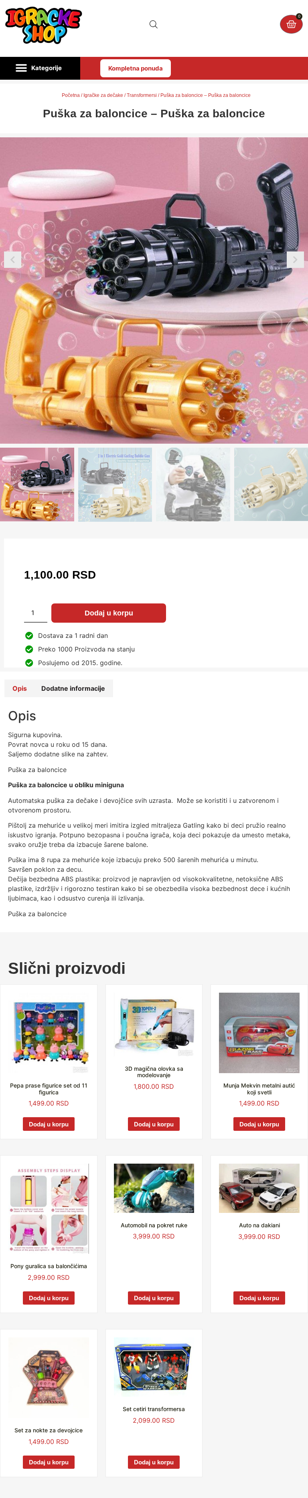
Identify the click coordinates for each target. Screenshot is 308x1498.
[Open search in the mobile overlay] (154, 24)
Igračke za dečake (103, 95)
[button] (40, 68)
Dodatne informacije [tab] (73, 688)
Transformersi (142, 95)
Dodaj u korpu (109, 613)
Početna (71, 95)
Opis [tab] (19, 688)
